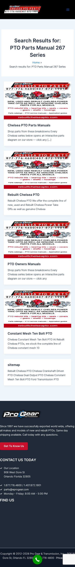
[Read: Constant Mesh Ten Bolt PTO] (37, 308)
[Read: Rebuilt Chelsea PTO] (37, 169)
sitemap (14, 365)
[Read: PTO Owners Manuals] (37, 239)
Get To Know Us (14, 446)
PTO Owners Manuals (24, 264)
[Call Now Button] (37, 559)
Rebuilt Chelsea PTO (23, 195)
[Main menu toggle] (68, 9)
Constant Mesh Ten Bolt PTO (30, 333)
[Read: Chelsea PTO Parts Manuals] (37, 100)
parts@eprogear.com (16, 489)
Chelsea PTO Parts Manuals (29, 125)
